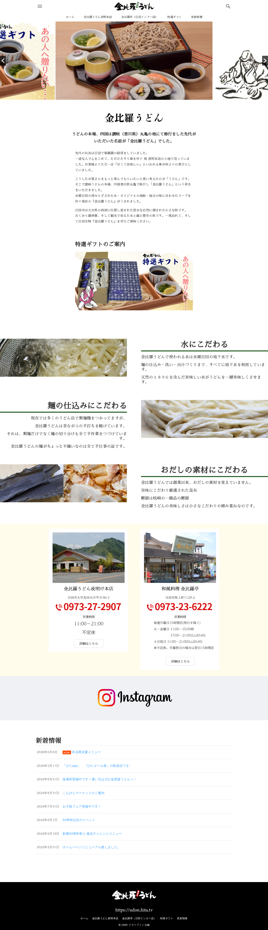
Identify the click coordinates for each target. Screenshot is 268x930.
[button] (3, 61)
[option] (134, 61)
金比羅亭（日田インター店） (139, 918)
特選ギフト (166, 918)
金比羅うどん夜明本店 (105, 918)
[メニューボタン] (40, 6)
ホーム (84, 918)
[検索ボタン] (228, 6)
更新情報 (182, 918)
